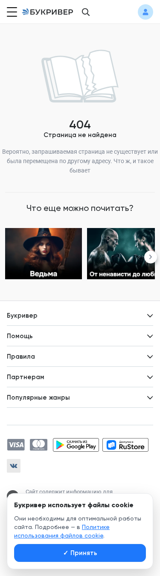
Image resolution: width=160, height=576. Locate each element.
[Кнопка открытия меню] (11, 12)
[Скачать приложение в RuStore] (125, 445)
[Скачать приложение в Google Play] (76, 445)
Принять (80, 553)
